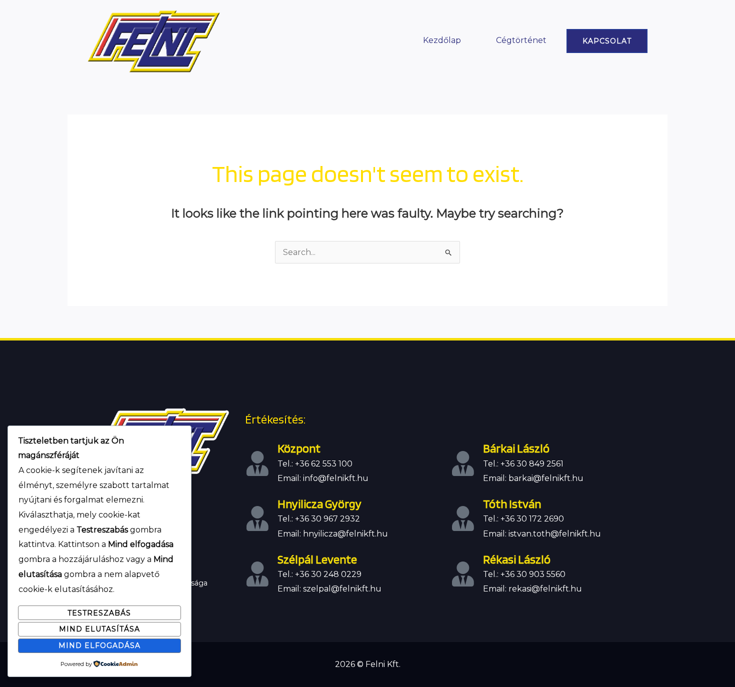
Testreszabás (99, 613)
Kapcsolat (607, 41)
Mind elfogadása (99, 645)
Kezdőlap (442, 40)
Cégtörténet (521, 40)
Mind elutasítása (99, 629)
